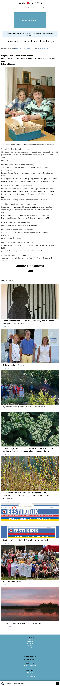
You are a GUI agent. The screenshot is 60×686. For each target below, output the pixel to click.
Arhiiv (30, 645)
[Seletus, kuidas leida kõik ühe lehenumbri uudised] (30, 538)
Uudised (28, 48)
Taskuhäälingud (30, 676)
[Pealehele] (28, 4)
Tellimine (14, 683)
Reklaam (30, 643)
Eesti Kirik (36, 2)
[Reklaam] (30, 28)
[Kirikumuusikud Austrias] (30, 363)
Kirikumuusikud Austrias (13, 365)
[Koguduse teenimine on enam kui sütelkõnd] (30, 621)
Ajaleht (22, 2)
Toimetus (30, 639)
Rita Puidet (7, 410)
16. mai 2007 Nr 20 (43, 48)
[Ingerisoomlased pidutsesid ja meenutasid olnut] (30, 404)
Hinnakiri (30, 641)
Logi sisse (21, 683)
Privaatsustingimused (30, 665)
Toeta (30, 647)
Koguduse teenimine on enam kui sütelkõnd (22, 623)
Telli (30, 651)
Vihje (30, 649)
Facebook (30, 672)
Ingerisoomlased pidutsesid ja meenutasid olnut (23, 407)
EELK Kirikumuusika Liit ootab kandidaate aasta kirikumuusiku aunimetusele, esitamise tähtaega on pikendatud (25, 496)
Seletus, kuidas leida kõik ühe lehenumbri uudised (25, 540)
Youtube (30, 674)
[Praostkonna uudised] (30, 579)
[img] (57, 683)
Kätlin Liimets (7, 626)
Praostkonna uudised (11, 582)
